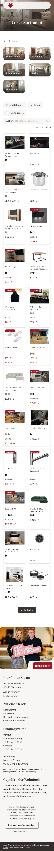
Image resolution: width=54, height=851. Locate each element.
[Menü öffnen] (44, 5)
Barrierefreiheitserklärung (16, 717)
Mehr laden (27, 610)
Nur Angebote (16, 112)
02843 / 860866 (11, 692)
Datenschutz (9, 709)
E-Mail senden (10, 695)
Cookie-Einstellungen (14, 720)
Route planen (42, 665)
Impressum (8, 713)
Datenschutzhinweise (22, 831)
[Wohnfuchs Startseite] (11, 5)
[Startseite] (4, 41)
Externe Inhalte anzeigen (22, 825)
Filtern (37, 104)
